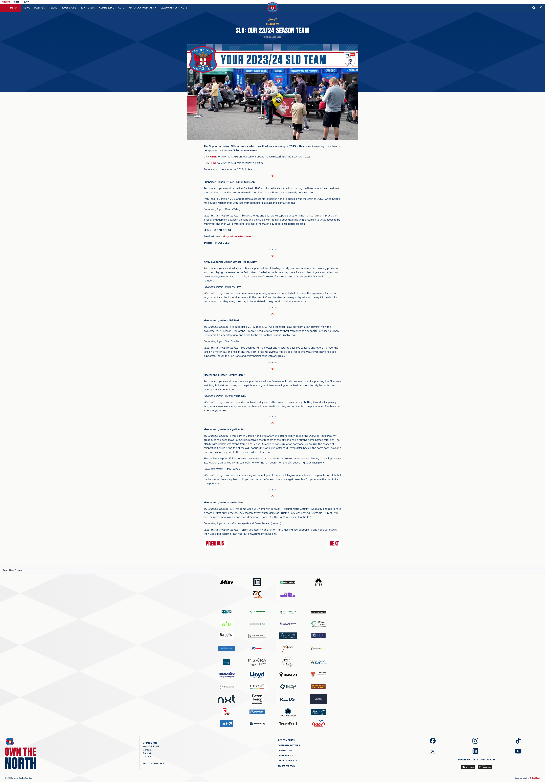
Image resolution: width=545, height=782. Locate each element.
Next (334, 543)
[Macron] (288, 674)
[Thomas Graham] (257, 723)
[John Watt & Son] (288, 662)
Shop (16, 2)
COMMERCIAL (106, 8)
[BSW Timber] (318, 624)
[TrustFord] (288, 723)
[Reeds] (288, 699)
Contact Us (285, 751)
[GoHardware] (257, 648)
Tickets (6, 2)
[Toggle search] (533, 8)
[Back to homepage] (273, 7)
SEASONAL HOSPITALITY (174, 8)
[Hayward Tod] (226, 662)
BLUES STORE (68, 8)
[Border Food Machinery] (288, 624)
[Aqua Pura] (226, 612)
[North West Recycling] (288, 686)
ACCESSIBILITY (286, 740)
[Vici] (318, 723)
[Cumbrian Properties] (288, 635)
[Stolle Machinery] (288, 712)
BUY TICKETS (87, 8)
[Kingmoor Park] (318, 662)
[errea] (318, 582)
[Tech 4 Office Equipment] (226, 723)
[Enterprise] (288, 582)
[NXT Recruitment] (226, 699)
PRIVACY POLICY (287, 761)
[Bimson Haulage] (257, 624)
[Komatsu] (226, 674)
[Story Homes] (318, 712)
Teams (53, 8)
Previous (215, 543)
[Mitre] (226, 582)
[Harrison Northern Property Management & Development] (318, 648)
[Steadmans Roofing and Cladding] (257, 712)
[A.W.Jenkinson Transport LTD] (257, 612)
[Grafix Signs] (288, 648)
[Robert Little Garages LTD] (226, 712)
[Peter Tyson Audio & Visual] (257, 699)
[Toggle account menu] (541, 8)
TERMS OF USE (286, 766)
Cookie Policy (287, 756)
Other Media (535, 778)
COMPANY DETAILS (289, 745)
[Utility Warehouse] (288, 594)
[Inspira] (257, 662)
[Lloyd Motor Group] (257, 675)
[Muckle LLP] (257, 686)
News (26, 8)
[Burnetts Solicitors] (226, 635)
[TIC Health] (257, 594)
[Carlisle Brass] (257, 636)
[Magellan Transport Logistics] (318, 674)
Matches (39, 8)
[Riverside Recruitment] (318, 699)
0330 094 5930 (154, 763)
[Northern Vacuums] (318, 686)
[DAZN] (257, 582)
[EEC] (318, 635)
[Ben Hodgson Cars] (318, 612)
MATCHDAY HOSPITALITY (142, 8)
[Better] (226, 624)
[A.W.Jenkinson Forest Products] (288, 612)
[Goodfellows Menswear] (226, 648)
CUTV (26, 2)
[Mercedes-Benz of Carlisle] (226, 686)
